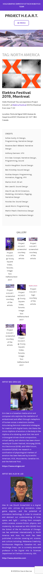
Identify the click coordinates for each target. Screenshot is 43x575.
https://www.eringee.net (13, 466)
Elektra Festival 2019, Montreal (16, 94)
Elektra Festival (20, 105)
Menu (23, 23)
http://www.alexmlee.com (14, 558)
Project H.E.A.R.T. (21, 15)
